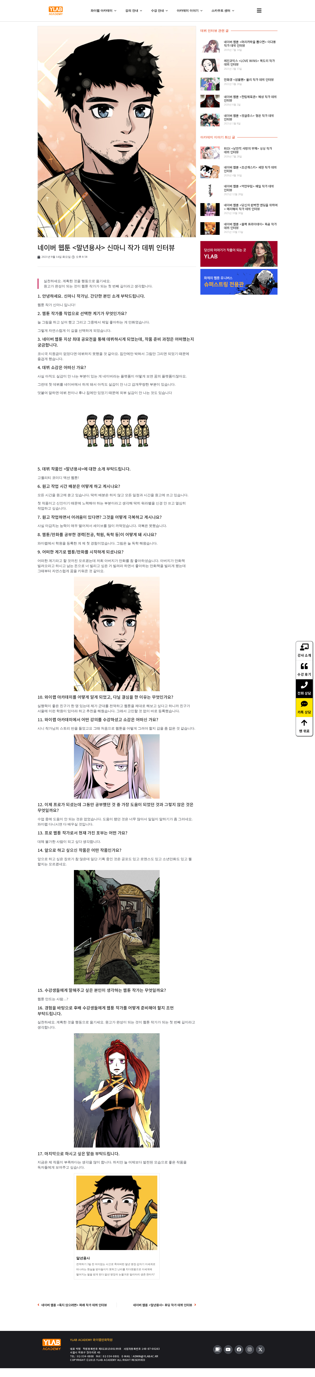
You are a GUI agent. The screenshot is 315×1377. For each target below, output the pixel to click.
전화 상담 (304, 692)
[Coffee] (217, 1349)
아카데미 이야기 (188, 10)
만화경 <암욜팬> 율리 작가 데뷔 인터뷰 (249, 79)
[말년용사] (116, 1226)
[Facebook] (239, 1349)
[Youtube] (228, 1349)
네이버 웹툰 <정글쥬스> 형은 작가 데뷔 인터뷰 (249, 117)
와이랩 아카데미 (101, 10)
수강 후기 (304, 674)
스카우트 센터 (221, 10)
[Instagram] (249, 1349)
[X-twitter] (260, 1349)
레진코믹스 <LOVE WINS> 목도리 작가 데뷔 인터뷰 (249, 62)
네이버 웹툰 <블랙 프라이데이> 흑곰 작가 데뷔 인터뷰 (250, 226)
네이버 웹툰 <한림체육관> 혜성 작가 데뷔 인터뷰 (250, 98)
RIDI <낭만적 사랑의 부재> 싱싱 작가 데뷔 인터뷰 (248, 150)
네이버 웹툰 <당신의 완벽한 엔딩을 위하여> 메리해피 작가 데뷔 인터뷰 (251, 207)
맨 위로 (304, 730)
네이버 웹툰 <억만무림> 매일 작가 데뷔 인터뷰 (249, 188)
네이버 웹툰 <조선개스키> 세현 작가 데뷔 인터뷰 (250, 169)
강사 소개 (304, 655)
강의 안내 (131, 10)
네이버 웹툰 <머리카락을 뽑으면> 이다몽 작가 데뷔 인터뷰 (250, 43)
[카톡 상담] (304, 703)
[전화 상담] (304, 684)
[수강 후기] (304, 665)
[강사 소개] (304, 646)
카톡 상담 (304, 711)
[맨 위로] (304, 722)
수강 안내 (157, 10)
